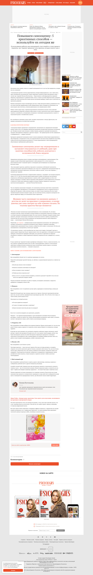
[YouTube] (55, 537)
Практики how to (39, 53)
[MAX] (38, 537)
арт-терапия (20, 222)
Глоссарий (72, 2)
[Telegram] (42, 537)
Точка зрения (39, 2)
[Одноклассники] (51, 537)
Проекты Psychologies (69, 542)
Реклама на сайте (30, 539)
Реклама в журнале (39, 539)
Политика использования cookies (41, 542)
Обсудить (53, 32)
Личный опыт (51, 2)
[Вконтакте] (46, 537)
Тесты (80, 2)
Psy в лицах (66, 2)
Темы (44, 2)
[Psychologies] (18, 2)
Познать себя (31, 53)
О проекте (23, 539)
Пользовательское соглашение (26, 542)
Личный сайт (22, 391)
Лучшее (29, 2)
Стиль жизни (59, 2)
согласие (39, 524)
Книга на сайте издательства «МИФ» (21, 445)
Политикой (38, 526)
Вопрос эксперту (48, 539)
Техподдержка (46, 544)
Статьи (33, 2)
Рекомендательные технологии (56, 542)
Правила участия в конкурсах (65, 539)
